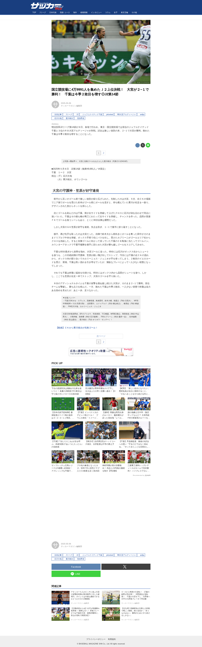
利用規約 (112, 639)
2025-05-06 (66, 103)
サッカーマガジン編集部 (71, 106)
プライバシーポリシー (96, 639)
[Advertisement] (101, 507)
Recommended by (138, 475)
